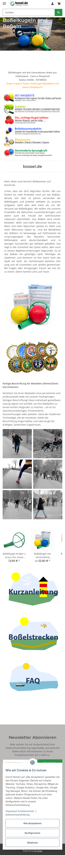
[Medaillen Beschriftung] (32, 358)
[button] (53, 3)
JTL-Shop (38, 850)
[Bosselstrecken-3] (32, 632)
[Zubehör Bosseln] (32, 108)
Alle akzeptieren (32, 823)
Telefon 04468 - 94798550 (32, 80)
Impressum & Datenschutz (20, 811)
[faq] (32, 676)
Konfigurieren (32, 832)
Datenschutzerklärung (18, 814)
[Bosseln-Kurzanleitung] (32, 588)
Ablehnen (32, 842)
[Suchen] (58, 12)
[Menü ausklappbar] (4, 2)
